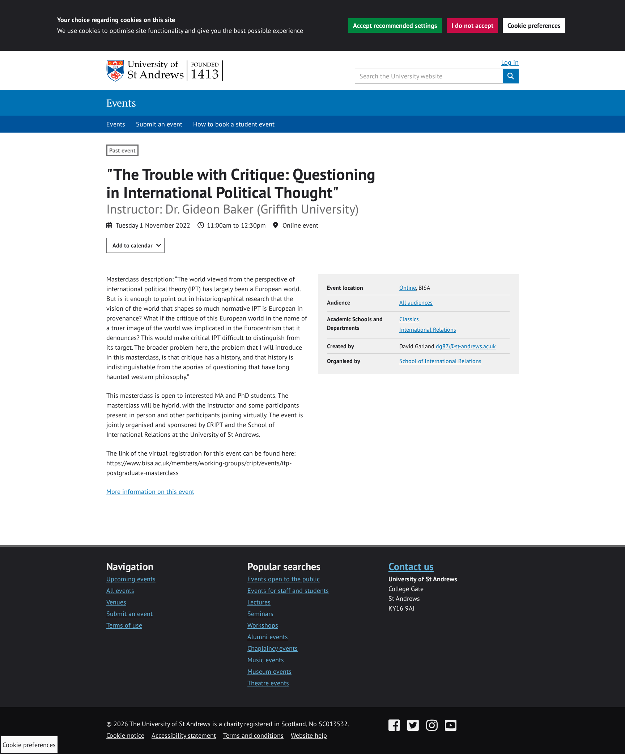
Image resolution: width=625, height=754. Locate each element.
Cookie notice (125, 735)
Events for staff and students (288, 590)
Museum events (269, 671)
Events (121, 102)
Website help (309, 735)
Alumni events (267, 637)
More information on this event (150, 491)
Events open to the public (283, 579)
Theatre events (268, 683)
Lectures (259, 602)
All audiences (416, 302)
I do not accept (472, 25)
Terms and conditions (253, 735)
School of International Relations (440, 361)
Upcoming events (131, 579)
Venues (116, 602)
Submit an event (159, 124)
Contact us (411, 566)
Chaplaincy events (272, 648)
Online (407, 287)
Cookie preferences (534, 25)
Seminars (260, 613)
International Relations (427, 329)
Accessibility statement (184, 735)
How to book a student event (234, 124)
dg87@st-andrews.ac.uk (466, 346)
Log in (510, 62)
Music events (265, 660)
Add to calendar (132, 245)
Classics (409, 319)
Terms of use (124, 625)
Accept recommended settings (395, 25)
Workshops (262, 625)
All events (120, 590)
